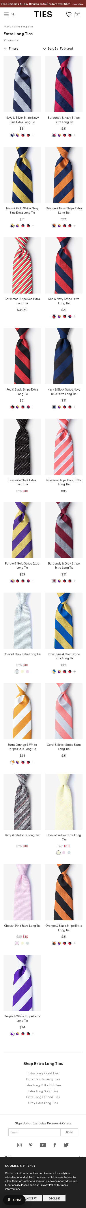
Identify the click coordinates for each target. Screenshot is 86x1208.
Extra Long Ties (23, 26)
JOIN (69, 1132)
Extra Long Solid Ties (43, 1091)
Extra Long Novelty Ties (43, 1079)
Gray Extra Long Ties (43, 1103)
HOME (7, 26)
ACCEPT (31, 1198)
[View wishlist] (68, 13)
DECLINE (54, 1198)
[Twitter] (66, 1146)
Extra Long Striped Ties (43, 1097)
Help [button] (7, 1157)
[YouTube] (43, 1146)
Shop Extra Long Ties (43, 1063)
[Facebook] (55, 1146)
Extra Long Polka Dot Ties (43, 1085)
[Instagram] (19, 1146)
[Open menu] (6, 13)
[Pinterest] (31, 1146)
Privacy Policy (48, 1184)
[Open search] (13, 13)
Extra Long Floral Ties (43, 1073)
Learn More (79, 4)
